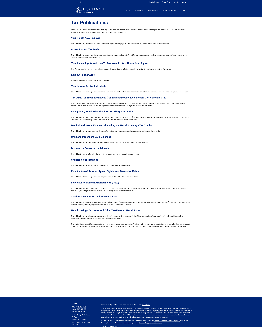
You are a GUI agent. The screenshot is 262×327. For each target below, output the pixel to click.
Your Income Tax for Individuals (88, 86)
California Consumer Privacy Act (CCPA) (167, 321)
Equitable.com (154, 2)
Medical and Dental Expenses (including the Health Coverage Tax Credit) (111, 125)
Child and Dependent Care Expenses (91, 136)
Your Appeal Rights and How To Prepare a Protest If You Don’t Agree (109, 63)
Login (184, 2)
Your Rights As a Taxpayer (85, 38)
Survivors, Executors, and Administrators (94, 196)
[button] (128, 10)
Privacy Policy (166, 2)
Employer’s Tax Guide (83, 74)
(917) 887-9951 (82, 309)
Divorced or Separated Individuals (90, 148)
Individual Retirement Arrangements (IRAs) (95, 182)
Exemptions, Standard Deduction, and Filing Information (102, 111)
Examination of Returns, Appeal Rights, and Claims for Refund (105, 171)
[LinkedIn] (77, 2)
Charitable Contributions (84, 159)
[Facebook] (81, 2)
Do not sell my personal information (150, 323)
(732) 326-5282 (81, 307)
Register (176, 2)
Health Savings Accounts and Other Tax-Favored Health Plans (105, 210)
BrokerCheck (146, 305)
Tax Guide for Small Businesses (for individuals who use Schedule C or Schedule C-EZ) (119, 97)
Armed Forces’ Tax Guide (85, 49)
